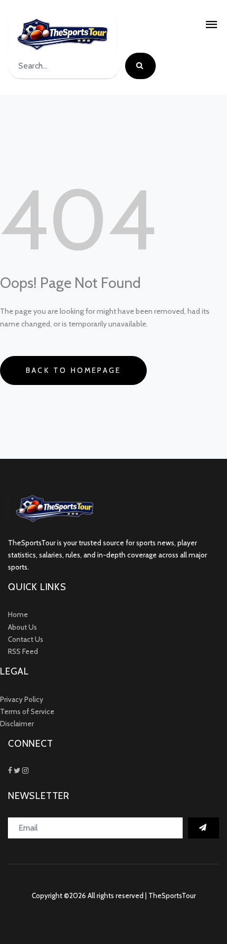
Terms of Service (27, 711)
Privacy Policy (21, 699)
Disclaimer (17, 723)
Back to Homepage (73, 370)
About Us (22, 627)
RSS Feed (23, 651)
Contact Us (25, 639)
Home (18, 614)
